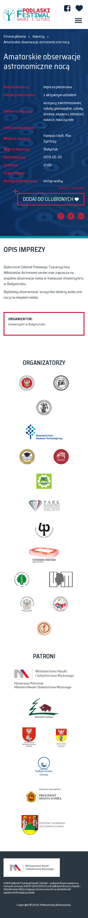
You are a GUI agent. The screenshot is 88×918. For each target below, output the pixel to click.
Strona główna (15, 36)
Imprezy (38, 36)
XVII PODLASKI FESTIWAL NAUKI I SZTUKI (26, 14)
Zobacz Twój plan (71, 188)
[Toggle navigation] (78, 20)
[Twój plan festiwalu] (79, 8)
